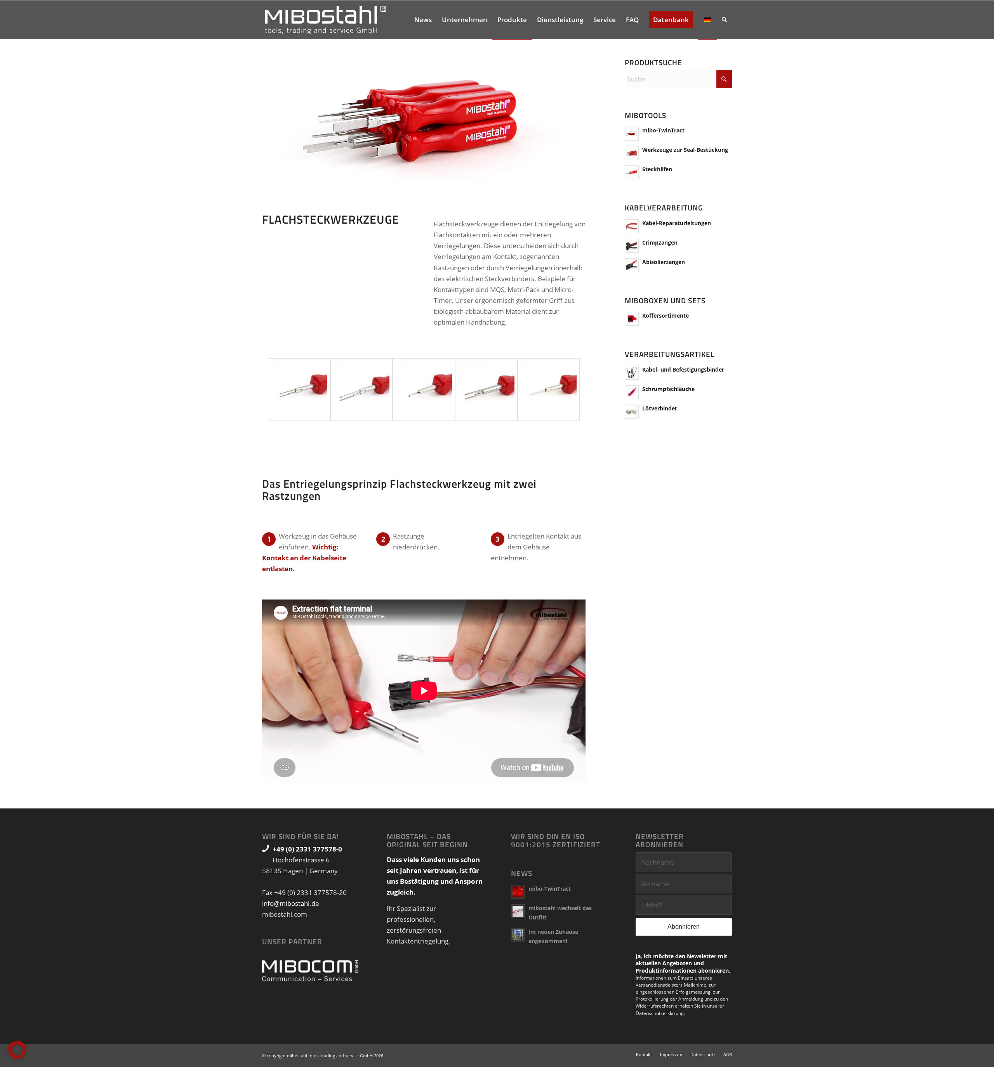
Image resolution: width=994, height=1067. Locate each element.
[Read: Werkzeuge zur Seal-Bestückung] (632, 153)
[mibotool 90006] (361, 389)
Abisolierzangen (663, 262)
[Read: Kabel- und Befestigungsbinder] (632, 373)
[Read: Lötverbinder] (632, 412)
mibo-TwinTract (663, 130)
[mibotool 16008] (424, 389)
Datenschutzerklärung (660, 1013)
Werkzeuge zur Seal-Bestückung (685, 149)
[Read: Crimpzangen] (632, 246)
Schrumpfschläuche (668, 389)
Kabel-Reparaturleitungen (676, 223)
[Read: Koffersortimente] (632, 319)
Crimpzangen (660, 242)
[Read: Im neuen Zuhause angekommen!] (518, 935)
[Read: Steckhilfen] (632, 172)
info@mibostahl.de (290, 903)
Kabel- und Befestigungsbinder (683, 369)
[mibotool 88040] (486, 389)
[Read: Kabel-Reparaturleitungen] (632, 226)
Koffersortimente (665, 315)
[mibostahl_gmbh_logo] (325, 19)
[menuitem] (423, 19)
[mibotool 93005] (299, 389)
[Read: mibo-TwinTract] (632, 134)
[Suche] (724, 19)
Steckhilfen (657, 169)
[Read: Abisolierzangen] (632, 265)
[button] (17, 1050)
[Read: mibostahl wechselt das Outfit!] (518, 911)
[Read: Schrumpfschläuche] (632, 392)
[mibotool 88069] (549, 389)
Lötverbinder (659, 408)
